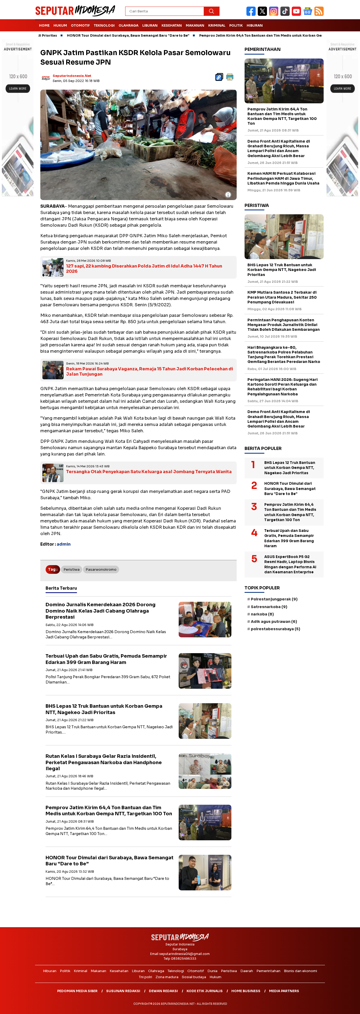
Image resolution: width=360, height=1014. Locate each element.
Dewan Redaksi (163, 991)
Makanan (195, 25)
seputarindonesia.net (72, 76)
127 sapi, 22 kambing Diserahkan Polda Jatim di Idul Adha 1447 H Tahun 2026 (144, 268)
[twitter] (263, 14)
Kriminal (216, 25)
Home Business (245, 991)
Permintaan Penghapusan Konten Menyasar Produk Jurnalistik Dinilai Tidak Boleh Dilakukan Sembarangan (283, 325)
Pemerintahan (268, 971)
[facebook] (252, 14)
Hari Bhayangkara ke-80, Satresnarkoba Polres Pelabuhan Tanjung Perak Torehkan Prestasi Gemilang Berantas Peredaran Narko (283, 354)
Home (44, 25)
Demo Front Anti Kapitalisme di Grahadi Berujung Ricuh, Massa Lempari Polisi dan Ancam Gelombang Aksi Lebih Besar (278, 148)
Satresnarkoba (269, 606)
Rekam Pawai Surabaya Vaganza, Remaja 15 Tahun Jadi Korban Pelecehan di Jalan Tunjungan (149, 371)
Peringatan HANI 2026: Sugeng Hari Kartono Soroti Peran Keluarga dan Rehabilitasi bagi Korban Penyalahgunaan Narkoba (282, 386)
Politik (236, 25)
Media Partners (284, 991)
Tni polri (145, 977)
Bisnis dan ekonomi (300, 971)
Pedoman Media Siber (77, 991)
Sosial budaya (194, 977)
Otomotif (80, 25)
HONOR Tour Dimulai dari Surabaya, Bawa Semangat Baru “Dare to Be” (99, 35)
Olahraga (128, 25)
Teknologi (104, 25)
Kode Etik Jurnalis (205, 991)
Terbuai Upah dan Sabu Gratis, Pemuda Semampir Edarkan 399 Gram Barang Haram (106, 659)
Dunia (212, 971)
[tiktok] (286, 14)
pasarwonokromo (101, 569)
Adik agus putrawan (274, 621)
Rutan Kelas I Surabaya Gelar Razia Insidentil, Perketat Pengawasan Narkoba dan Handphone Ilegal (104, 762)
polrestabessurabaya (275, 629)
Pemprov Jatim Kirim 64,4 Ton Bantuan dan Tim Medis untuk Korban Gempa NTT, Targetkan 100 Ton (255, 35)
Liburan (150, 25)
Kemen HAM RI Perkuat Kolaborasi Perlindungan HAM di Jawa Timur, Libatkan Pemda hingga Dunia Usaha (283, 178)
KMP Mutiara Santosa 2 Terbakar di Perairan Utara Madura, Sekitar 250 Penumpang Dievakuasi (282, 297)
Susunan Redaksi (123, 991)
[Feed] (319, 14)
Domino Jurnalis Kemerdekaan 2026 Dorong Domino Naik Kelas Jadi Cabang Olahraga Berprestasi (100, 611)
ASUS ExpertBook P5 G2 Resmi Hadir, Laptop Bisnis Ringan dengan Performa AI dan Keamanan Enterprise (290, 565)
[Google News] (308, 14)
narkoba (262, 614)
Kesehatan (172, 25)
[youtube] (297, 14)
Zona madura (166, 977)
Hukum (60, 25)
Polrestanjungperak (274, 599)
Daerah (246, 971)
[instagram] (274, 14)
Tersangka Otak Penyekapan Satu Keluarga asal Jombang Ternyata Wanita (149, 471)
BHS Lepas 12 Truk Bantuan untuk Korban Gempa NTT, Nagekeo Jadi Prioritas (104, 709)
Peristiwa (72, 569)
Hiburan (255, 25)
